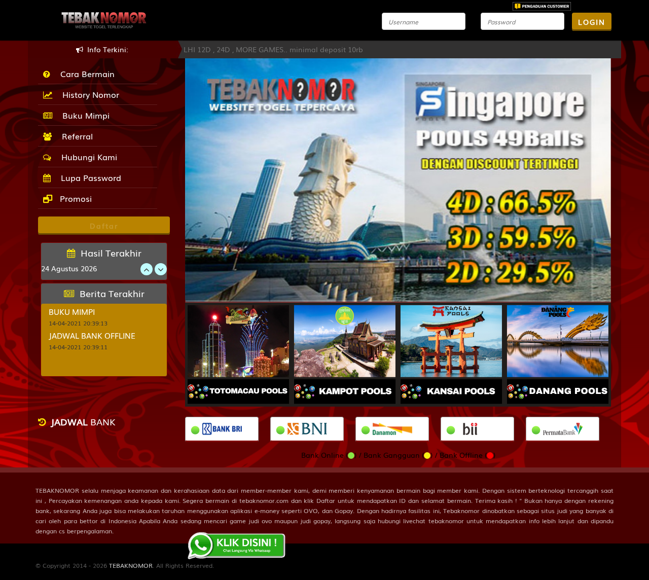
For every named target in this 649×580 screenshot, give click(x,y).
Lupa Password (88, 177)
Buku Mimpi (83, 115)
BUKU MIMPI (72, 311)
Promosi (74, 198)
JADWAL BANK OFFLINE (92, 335)
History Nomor (88, 94)
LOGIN (591, 22)
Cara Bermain (85, 73)
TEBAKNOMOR (131, 565)
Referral (75, 136)
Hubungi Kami (86, 157)
